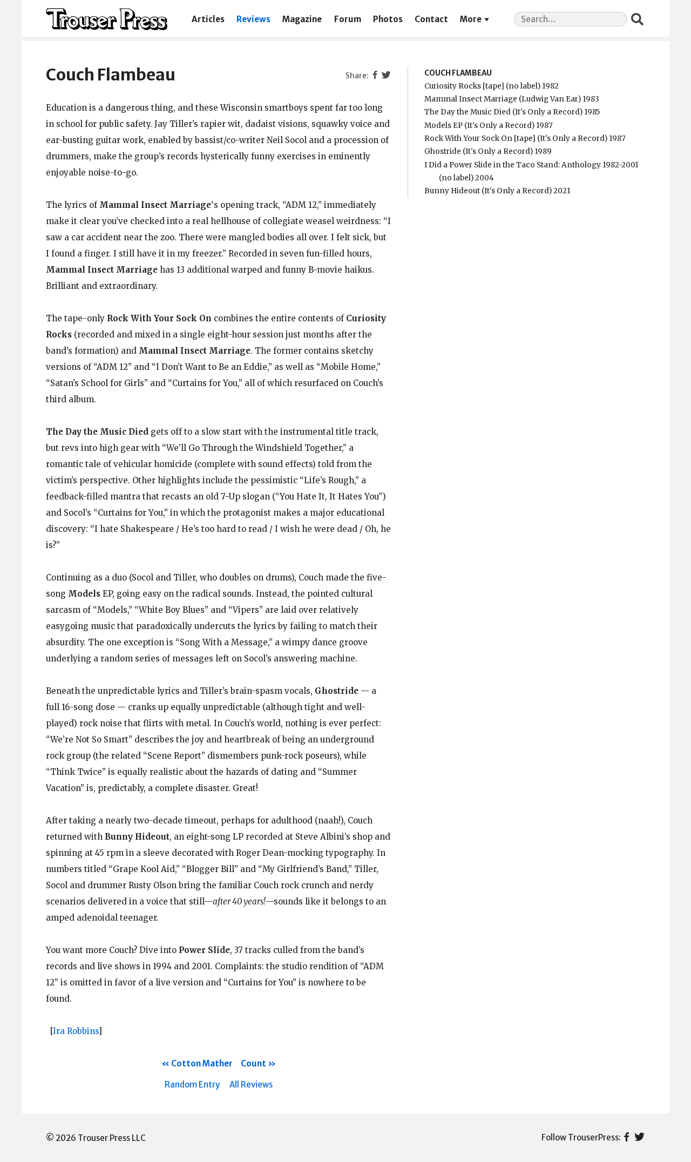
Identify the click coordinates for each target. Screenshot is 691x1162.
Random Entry (192, 1084)
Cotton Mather (202, 1063)
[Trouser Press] (106, 19)
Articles (208, 19)
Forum (347, 19)
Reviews (253, 19)
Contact (431, 19)
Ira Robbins (75, 1031)
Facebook (626, 1138)
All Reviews (251, 1084)
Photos (388, 19)
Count (253, 1063)
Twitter (639, 1138)
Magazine (302, 19)
